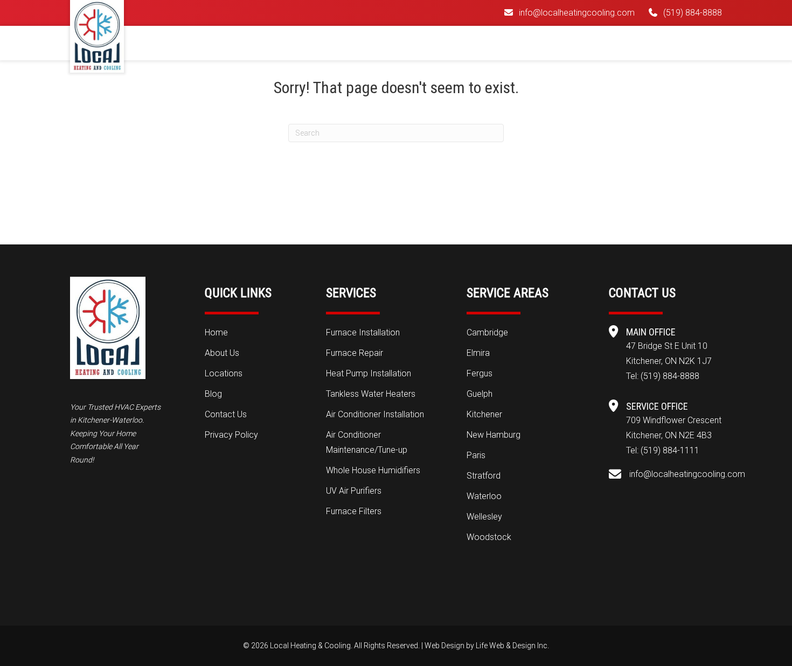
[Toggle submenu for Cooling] (450, 42)
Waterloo (484, 496)
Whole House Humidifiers (373, 470)
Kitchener (484, 414)
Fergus (479, 373)
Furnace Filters (353, 511)
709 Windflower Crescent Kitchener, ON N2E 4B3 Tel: (673, 435)
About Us (222, 353)
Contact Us (226, 414)
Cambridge (487, 332)
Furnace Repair (354, 353)
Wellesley (484, 516)
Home (216, 332)
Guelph (479, 394)
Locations (223, 373)
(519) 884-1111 (670, 450)
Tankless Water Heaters (370, 394)
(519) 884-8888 (692, 13)
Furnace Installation (363, 332)
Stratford (484, 476)
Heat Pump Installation (368, 373)
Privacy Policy (231, 435)
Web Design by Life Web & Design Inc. (487, 645)
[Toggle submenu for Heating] (388, 42)
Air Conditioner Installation (375, 414)
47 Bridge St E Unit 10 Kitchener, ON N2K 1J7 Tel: (669, 361)
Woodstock (489, 537)
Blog (213, 394)
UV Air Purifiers (353, 491)
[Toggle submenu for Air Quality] (527, 42)
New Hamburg (493, 435)
